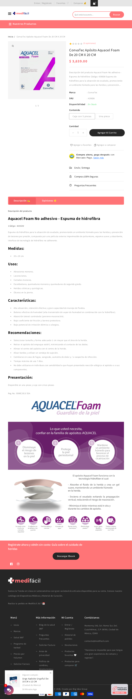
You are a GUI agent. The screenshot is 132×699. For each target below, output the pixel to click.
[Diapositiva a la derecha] (42, 106)
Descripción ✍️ (22, 200)
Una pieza (104, 116)
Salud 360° (19, 637)
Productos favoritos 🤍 (71, 653)
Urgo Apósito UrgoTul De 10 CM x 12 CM (35, 680)
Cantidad (74, 126)
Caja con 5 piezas (82, 116)
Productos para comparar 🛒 (72, 663)
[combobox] (98, 14)
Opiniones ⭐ (49, 200)
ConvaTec (92, 92)
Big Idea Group (80, 689)
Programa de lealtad (20, 645)
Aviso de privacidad (44, 653)
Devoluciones (71, 645)
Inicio (10, 36)
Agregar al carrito (107, 132)
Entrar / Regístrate (43, 3)
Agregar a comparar (106, 145)
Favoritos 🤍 (63, 3)
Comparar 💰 (80, 3)
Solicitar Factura (22, 664)
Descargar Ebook (66, 556)
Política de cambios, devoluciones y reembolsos (46, 667)
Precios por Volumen (19, 655)
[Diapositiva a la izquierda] (31, 106)
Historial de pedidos (70, 637)
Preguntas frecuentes (44, 637)
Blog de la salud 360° (47, 626)
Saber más (98, 157)
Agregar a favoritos (82, 145)
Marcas (17, 631)
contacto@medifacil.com (97, 641)
